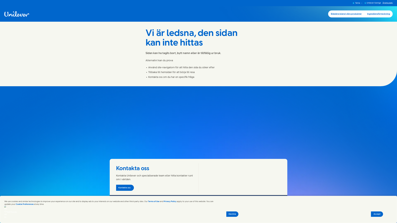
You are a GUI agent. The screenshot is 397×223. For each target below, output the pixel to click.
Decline (232, 214)
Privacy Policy (170, 201)
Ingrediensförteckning (378, 14)
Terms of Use (153, 201)
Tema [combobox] (357, 3)
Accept (377, 214)
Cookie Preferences (25, 204)
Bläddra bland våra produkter (346, 14)
